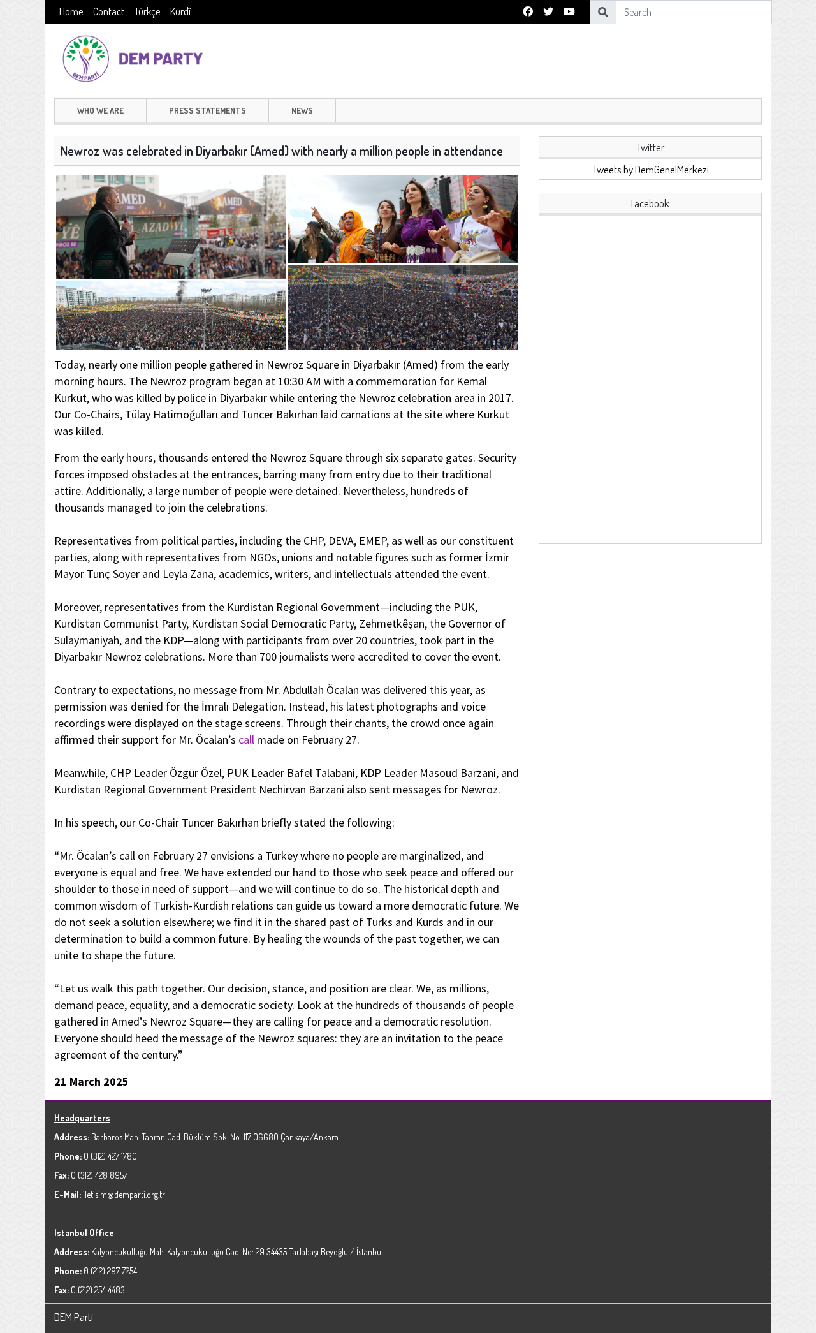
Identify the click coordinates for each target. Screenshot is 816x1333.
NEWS (302, 110)
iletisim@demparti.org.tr (124, 1194)
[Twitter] (548, 12)
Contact (108, 11)
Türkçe (147, 11)
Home (71, 11)
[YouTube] (569, 12)
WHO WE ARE (100, 110)
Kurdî (180, 11)
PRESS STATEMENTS (207, 110)
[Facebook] (528, 12)
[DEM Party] (135, 57)
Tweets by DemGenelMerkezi (650, 169)
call (246, 739)
